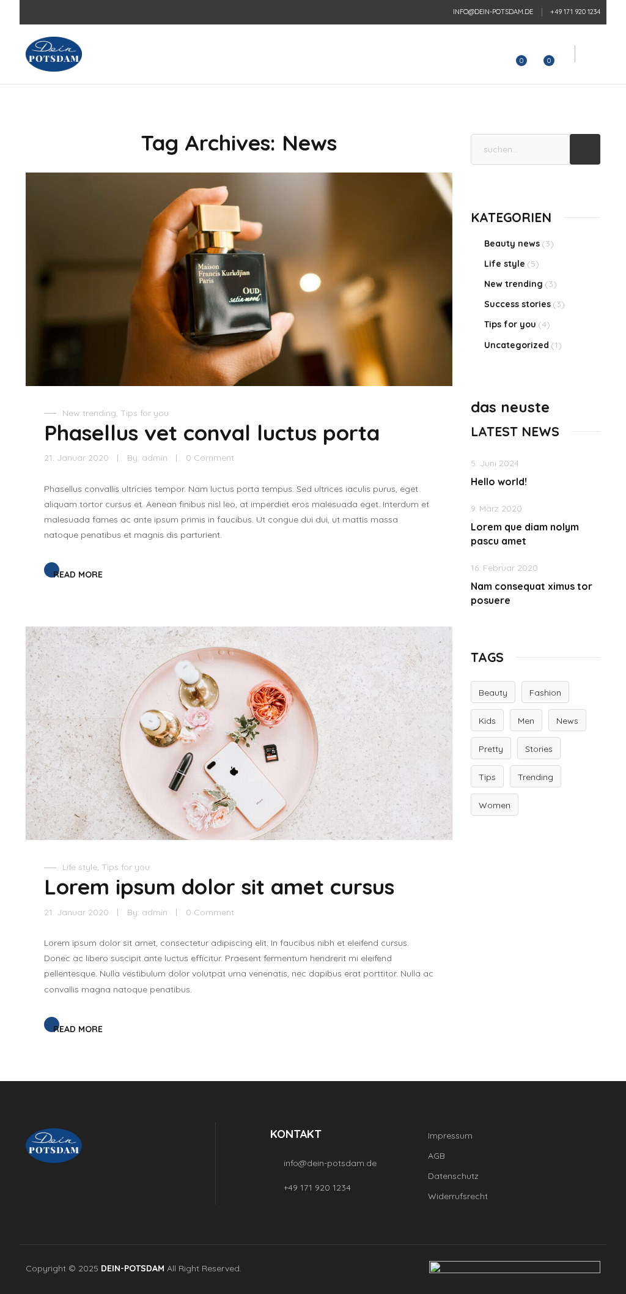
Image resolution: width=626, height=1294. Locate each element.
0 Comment (210, 457)
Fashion (545, 692)
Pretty (491, 748)
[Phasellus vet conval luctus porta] (239, 279)
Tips (487, 777)
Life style (79, 866)
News (567, 720)
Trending (535, 777)
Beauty (493, 692)
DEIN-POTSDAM (132, 1268)
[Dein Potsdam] (54, 54)
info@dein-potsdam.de (493, 11)
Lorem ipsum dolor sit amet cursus (219, 886)
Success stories (517, 304)
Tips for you (144, 412)
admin (155, 457)
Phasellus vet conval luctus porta (212, 432)
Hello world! (499, 481)
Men (526, 720)
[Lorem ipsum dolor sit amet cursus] (239, 733)
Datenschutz (453, 1175)
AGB (436, 1155)
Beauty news (512, 243)
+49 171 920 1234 (575, 11)
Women (494, 805)
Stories (539, 748)
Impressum (450, 1135)
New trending (89, 412)
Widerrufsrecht (458, 1196)
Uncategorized (516, 345)
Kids (487, 720)
